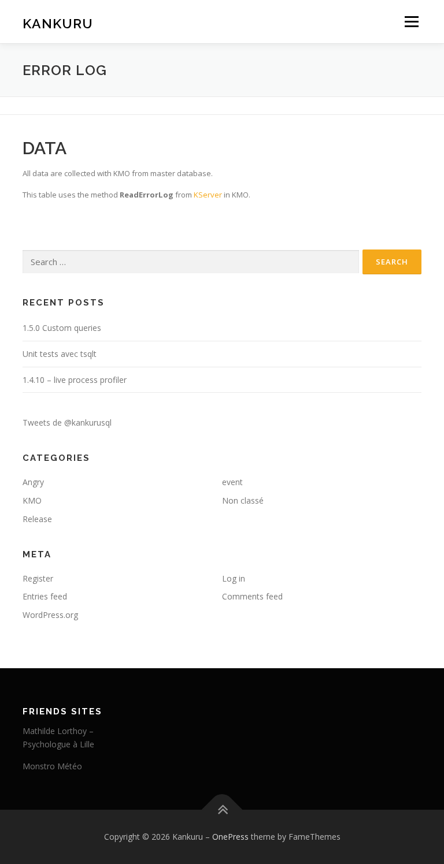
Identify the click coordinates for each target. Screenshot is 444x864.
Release (37, 518)
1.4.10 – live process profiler (75, 379)
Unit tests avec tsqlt (60, 353)
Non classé (243, 500)
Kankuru (58, 23)
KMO (32, 500)
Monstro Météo (52, 766)
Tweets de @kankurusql (67, 422)
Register (38, 578)
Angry (33, 481)
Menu (411, 21)
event (232, 481)
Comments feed (252, 596)
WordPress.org (50, 614)
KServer (208, 194)
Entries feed (45, 596)
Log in (233, 578)
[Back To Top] (222, 810)
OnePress (230, 836)
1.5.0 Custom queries (62, 327)
